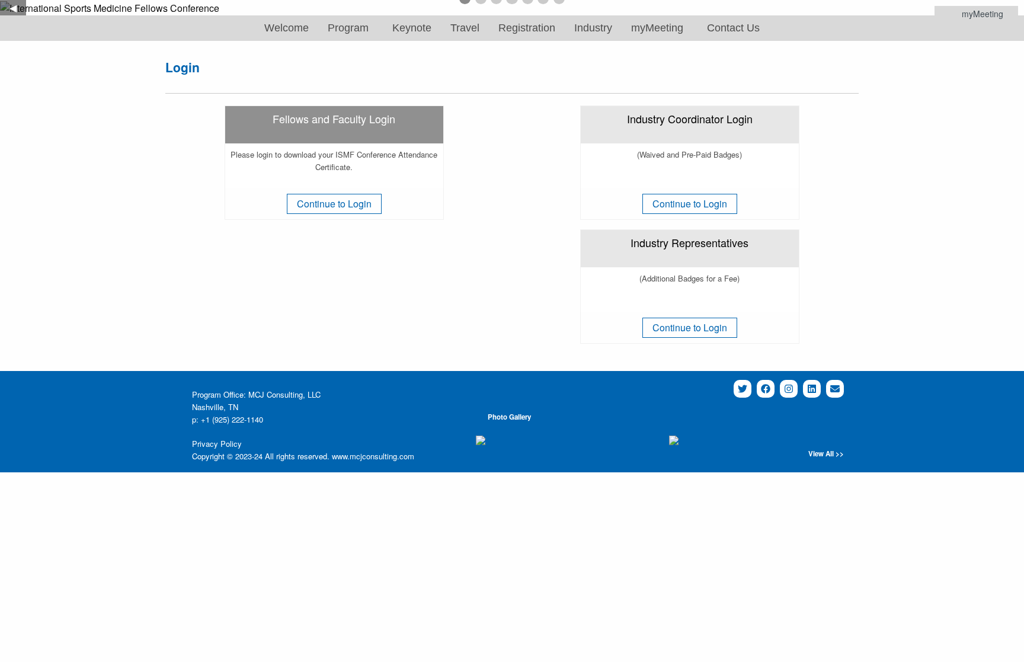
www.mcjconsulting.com (373, 456)
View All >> (826, 454)
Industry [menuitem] (593, 28)
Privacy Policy (217, 443)
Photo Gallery (509, 417)
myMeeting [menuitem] (657, 28)
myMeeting (982, 13)
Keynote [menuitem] (411, 28)
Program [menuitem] (348, 28)
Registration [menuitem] (526, 28)
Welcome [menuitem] (286, 28)
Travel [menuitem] (464, 28)
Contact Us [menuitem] (733, 28)
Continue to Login (334, 203)
